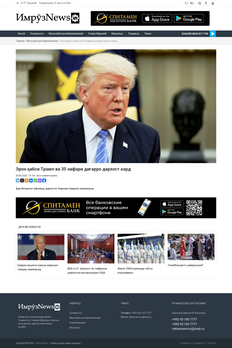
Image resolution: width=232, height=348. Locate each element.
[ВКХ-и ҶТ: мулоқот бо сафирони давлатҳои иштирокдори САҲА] (91, 248)
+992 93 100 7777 (184, 319)
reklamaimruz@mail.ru (140, 317)
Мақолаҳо (117, 33)
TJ (186, 3)
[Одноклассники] (26, 180)
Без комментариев (47, 175)
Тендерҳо (133, 33)
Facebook (185, 343)
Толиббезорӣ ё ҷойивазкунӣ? (185, 265)
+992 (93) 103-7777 (141, 313)
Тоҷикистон (37, 33)
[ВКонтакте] (31, 180)
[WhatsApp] (35, 180)
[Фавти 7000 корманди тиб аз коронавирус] (141, 248)
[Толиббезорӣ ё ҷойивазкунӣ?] (191, 246)
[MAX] (40, 180)
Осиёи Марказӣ (97, 33)
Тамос (148, 33)
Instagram (199, 343)
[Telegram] (18, 180)
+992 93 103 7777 (184, 324)
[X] (22, 180)
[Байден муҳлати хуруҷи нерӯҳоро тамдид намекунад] (41, 246)
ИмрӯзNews (42, 343)
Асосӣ (21, 33)
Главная (20, 41)
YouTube (211, 343)
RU (192, 3)
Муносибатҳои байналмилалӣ (66, 33)
